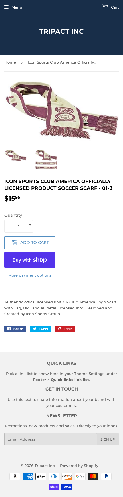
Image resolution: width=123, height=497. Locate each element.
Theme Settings (89, 373)
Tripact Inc (61, 31)
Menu (16, 7)
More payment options (29, 275)
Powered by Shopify (79, 465)
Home (10, 62)
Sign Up (107, 439)
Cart (114, 7)
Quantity (13, 215)
